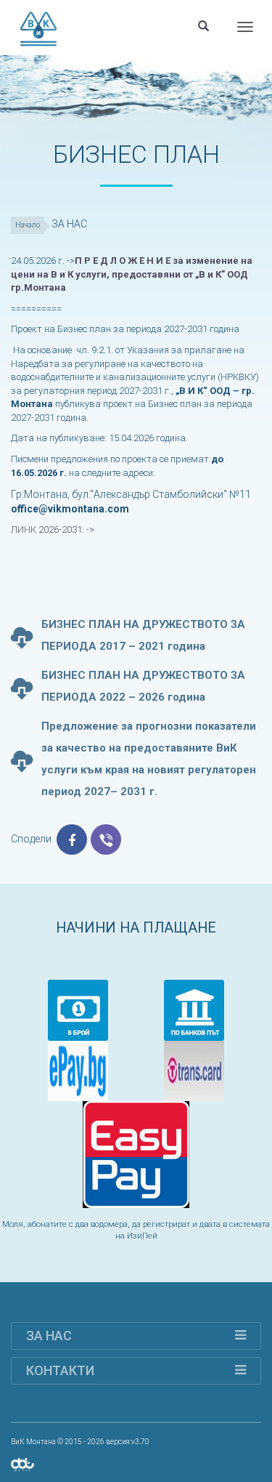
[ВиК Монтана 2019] (22, 1464)
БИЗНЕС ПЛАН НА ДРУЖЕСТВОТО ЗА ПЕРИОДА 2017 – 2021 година (143, 635)
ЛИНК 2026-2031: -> (53, 529)
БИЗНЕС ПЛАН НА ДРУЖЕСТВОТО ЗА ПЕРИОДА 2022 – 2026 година (143, 686)
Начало (27, 225)
